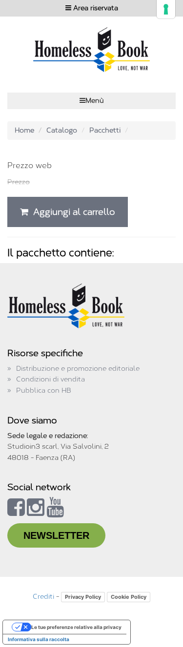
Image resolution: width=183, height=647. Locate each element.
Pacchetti (105, 130)
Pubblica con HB (43, 390)
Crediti (43, 596)
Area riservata (94, 8)
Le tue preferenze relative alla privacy (76, 627)
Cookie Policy (128, 596)
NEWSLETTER (56, 535)
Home (24, 130)
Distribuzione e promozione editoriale (78, 368)
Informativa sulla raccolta (38, 639)
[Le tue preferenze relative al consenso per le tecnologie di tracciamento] (166, 9)
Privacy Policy (83, 596)
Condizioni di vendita (50, 379)
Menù (94, 100)
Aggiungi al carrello (71, 212)
